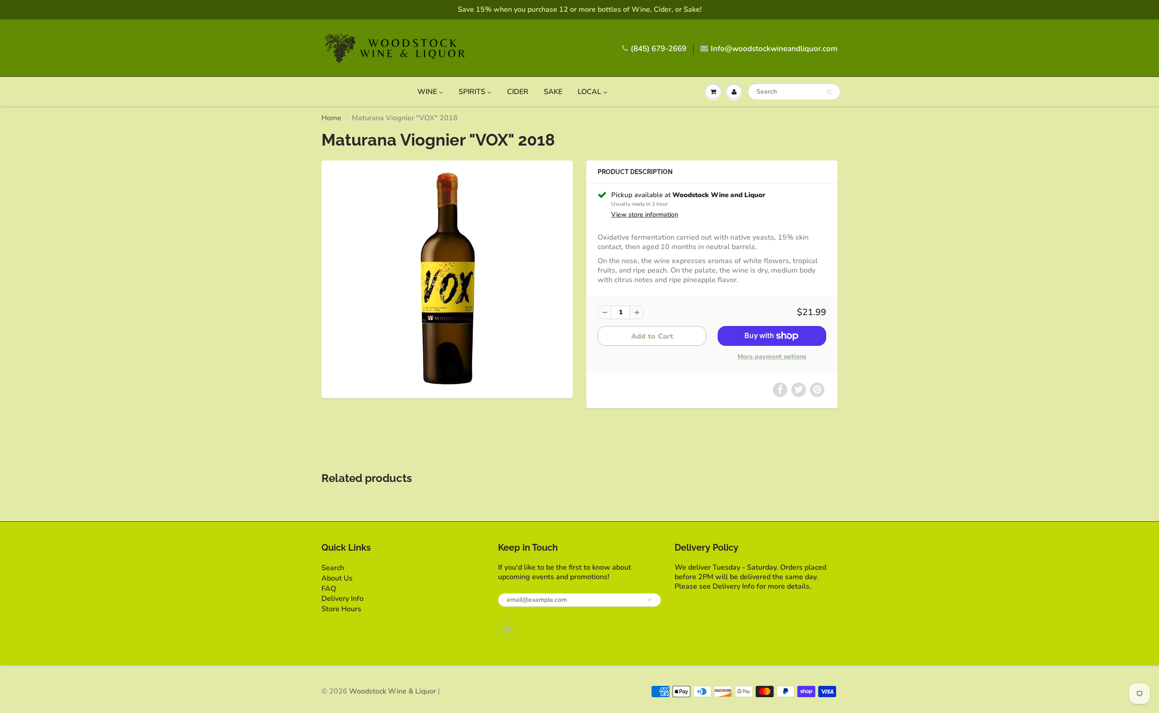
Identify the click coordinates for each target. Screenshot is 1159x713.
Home (331, 118)
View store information (644, 214)
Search (332, 568)
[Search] (829, 92)
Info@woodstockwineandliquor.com (774, 48)
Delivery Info (342, 599)
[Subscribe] (650, 599)
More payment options (772, 356)
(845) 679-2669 (658, 48)
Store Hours (341, 609)
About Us (337, 578)
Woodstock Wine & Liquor (392, 691)
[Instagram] (507, 629)
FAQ (328, 589)
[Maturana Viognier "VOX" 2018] (447, 278)
